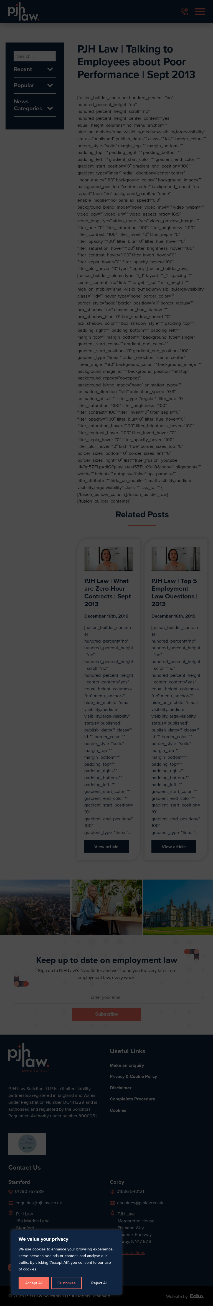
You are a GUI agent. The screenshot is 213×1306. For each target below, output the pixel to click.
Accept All (33, 1283)
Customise (66, 1283)
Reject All (99, 1283)
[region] (106, 653)
